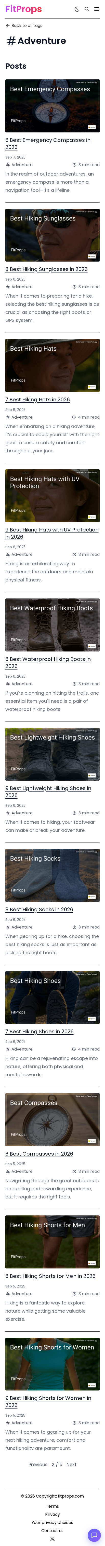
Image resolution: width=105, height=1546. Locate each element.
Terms (52, 1506)
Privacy (52, 1514)
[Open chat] (94, 1535)
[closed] (97, 9)
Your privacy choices (52, 1522)
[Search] (86, 9)
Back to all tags (26, 25)
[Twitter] (52, 1539)
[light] (77, 9)
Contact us (52, 1531)
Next (71, 1464)
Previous (38, 1464)
